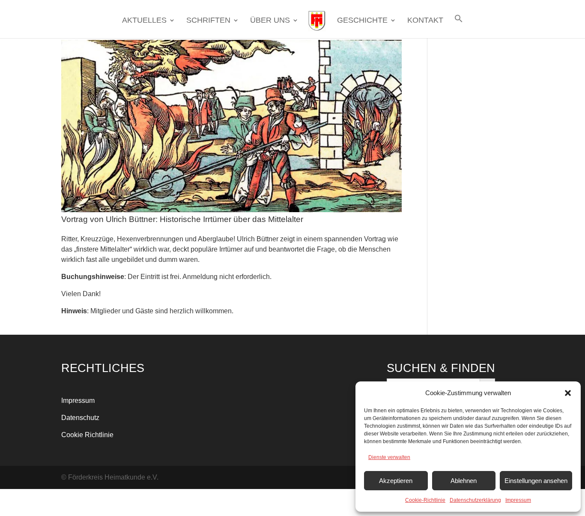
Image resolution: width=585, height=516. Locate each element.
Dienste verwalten (389, 457)
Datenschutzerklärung (475, 500)
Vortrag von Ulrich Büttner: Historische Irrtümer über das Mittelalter (182, 219)
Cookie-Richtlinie (425, 500)
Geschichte (362, 20)
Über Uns (270, 20)
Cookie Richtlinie (87, 434)
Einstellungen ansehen (535, 480)
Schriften (208, 20)
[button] (568, 393)
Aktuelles (144, 20)
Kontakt (425, 20)
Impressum (518, 500)
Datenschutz (80, 417)
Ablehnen (464, 480)
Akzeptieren (395, 480)
